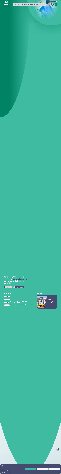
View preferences (54, 468)
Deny (42, 468)
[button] (56, 4)
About (18, 4)
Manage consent (58, 449)
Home (15, 4)
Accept (31, 468)
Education (24, 4)
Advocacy (42, 4)
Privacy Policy (3, 472)
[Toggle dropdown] (26, 4)
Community (30, 4)
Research (36, 4)
